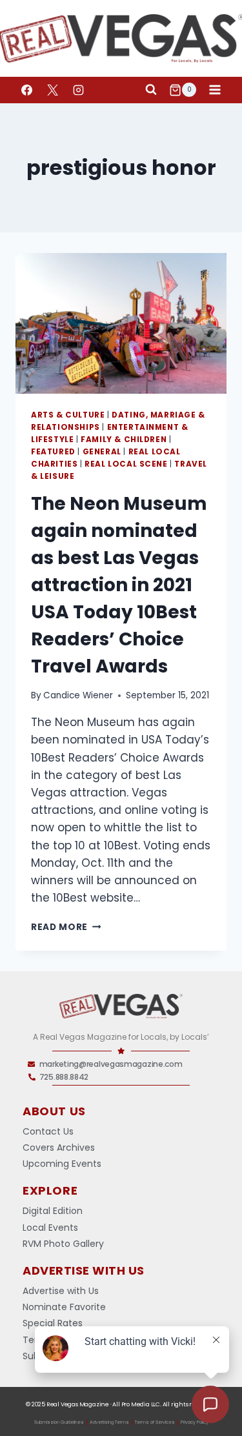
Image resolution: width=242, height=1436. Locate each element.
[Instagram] (78, 90)
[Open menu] (215, 90)
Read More (66, 927)
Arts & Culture (68, 415)
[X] (52, 90)
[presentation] (121, 323)
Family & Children (123, 439)
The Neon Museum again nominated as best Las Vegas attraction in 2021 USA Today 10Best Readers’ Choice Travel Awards (119, 585)
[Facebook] (26, 90)
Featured (53, 452)
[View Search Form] (151, 89)
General (102, 452)
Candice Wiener (78, 695)
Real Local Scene (126, 464)
